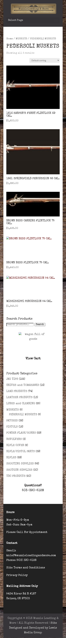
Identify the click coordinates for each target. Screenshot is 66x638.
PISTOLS (12, 427)
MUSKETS (21, 39)
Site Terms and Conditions (25, 567)
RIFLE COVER (15, 445)
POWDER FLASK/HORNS (21, 433)
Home (9, 39)
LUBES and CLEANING (20, 403)
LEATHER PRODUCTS (19, 397)
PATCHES (12, 420)
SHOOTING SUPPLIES (20, 463)
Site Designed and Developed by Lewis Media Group (33, 628)
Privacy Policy (17, 575)
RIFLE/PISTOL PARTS (20, 451)
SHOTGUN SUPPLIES (19, 470)
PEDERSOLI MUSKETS (23, 414)
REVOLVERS (14, 439)
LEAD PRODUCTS (16, 391)
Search (40, 324)
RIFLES (11, 457)
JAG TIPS (12, 379)
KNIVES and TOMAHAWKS (22, 385)
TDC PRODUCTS (16, 476)
